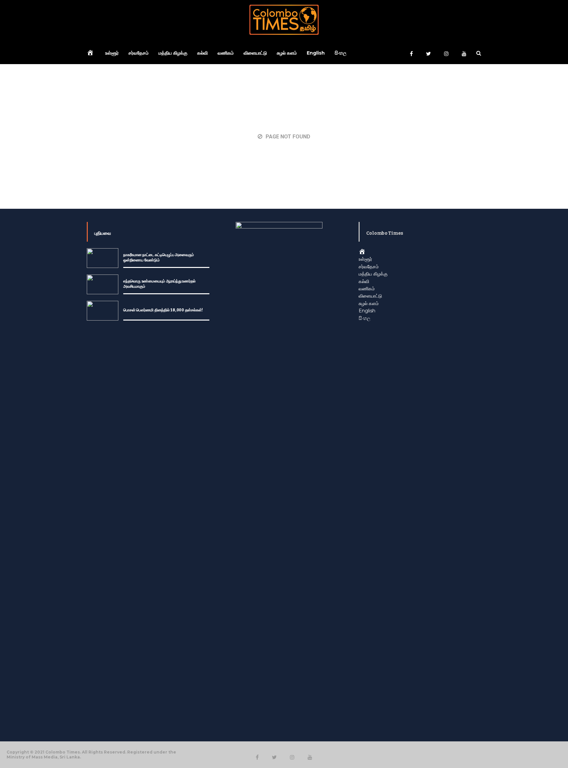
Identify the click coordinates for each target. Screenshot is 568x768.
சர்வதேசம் (139, 53)
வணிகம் (226, 53)
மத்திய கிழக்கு (172, 53)
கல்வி (202, 53)
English (316, 53)
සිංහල (340, 53)
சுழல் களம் (287, 53)
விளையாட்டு (255, 53)
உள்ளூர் (112, 53)
